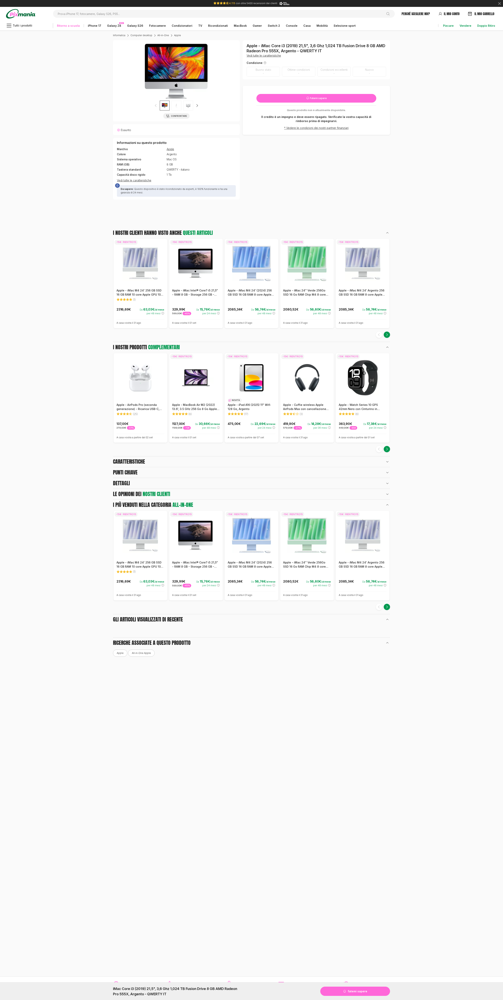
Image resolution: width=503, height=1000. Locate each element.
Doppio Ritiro (486, 25)
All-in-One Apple (141, 653)
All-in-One (163, 35)
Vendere (465, 25)
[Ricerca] (389, 14)
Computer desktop (141, 35)
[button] (197, 105)
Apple (177, 35)
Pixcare (448, 25)
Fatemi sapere (318, 98)
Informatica (119, 35)
